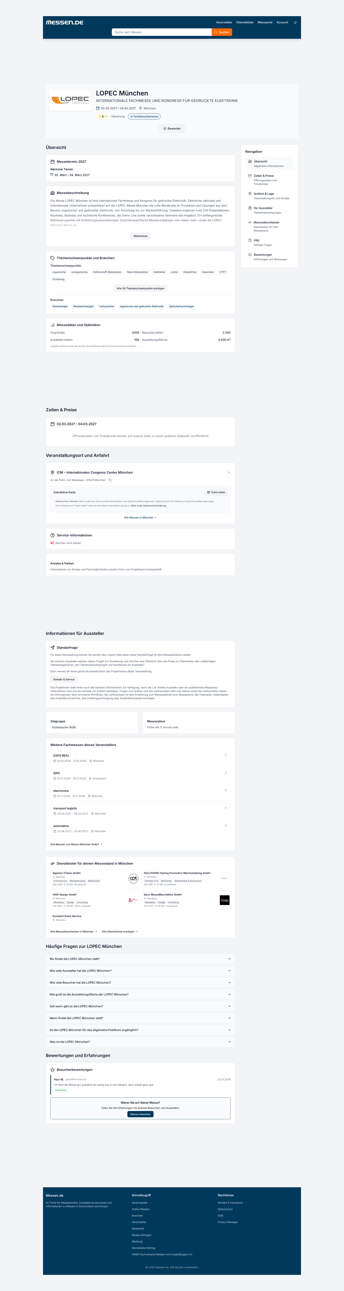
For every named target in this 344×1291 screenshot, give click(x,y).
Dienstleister (245, 22)
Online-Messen (140, 1209)
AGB (220, 1215)
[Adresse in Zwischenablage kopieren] (110, 480)
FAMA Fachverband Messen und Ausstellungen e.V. (162, 1254)
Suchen (224, 32)
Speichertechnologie (181, 306)
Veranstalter (224, 22)
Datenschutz (225, 1209)
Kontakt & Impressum (230, 1202)
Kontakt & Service (64, 679)
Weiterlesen (140, 235)
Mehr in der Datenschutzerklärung (148, 505)
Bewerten (174, 128)
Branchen (137, 1215)
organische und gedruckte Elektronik (142, 306)
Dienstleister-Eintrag (143, 1247)
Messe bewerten (140, 1114)
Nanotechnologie (83, 306)
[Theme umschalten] (295, 22)
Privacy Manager (228, 1222)
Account (282, 22)
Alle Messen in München (138, 517)
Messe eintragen (141, 1234)
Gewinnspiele (139, 1202)
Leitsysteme (106, 306)
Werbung (137, 1241)
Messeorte (265, 22)
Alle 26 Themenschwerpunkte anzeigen (140, 288)
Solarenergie (60, 306)
